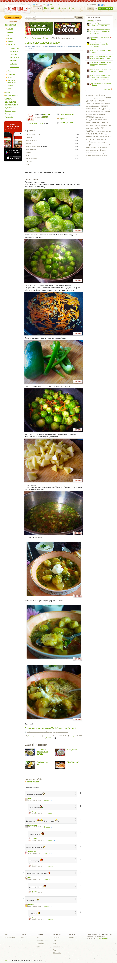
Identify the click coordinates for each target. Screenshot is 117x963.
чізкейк (104, 150)
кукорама (89, 114)
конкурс (101, 108)
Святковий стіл (10, 101)
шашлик (89, 153)
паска (100, 120)
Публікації (90, 20)
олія (27, 155)
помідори (104, 125)
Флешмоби (9, 117)
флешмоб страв (91, 150)
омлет (95, 119)
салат (90, 130)
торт (89, 144)
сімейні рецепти (102, 142)
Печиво (93, 39)
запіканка (90, 103)
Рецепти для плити (66, 122)
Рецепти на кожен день (74, 46)
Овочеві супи (14, 48)
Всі (38, 937)
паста (105, 120)
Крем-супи (13, 64)
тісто (101, 145)
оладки (89, 120)
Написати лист (49, 114)
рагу (87, 128)
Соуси (10, 77)
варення (95, 98)
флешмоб (106, 145)
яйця (105, 155)
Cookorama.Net (102, 939)
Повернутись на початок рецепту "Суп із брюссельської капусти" (50, 728)
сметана (29, 161)
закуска (102, 101)
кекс (88, 108)
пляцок (97, 125)
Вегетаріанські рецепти (51, 46)
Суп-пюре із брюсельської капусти (42, 752)
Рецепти (37, 8)
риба (97, 128)
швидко (95, 153)
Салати (10, 41)
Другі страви (12, 35)
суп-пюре (97, 139)
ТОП (38, 946)
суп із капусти (48, 732)
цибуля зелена (31, 149)
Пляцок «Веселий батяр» (102, 50)
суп (92, 139)
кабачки (97, 103)
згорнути (29, 781)
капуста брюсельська (33, 134)
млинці (90, 116)
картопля (104, 106)
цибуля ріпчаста (31, 140)
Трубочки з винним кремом (103, 83)
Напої (9, 71)
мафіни (102, 114)
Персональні (40, 943)
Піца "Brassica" (73, 762)
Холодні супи (14, 57)
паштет (88, 123)
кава (102, 103)
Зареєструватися (105, 8)
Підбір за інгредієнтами (55, 8)
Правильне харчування (12, 81)
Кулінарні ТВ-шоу (11, 108)
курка (95, 114)
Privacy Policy (57, 953)
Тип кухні (8, 98)
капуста (107, 103)
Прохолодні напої (95, 46)
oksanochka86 (32, 825)
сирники (95, 136)
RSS (111, 89)
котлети (107, 111)
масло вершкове (31, 158)
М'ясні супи (14, 51)
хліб (99, 150)
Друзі (54, 950)
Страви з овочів (62, 46)
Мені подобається (33, 735)
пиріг (105, 122)
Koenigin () (41, 114)
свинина (108, 131)
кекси (94, 109)
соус (87, 139)
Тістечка (94, 85)
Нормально (63, 118)
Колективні (40, 940)
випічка (107, 98)
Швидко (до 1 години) (67, 114)
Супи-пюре (13, 54)
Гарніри (10, 85)
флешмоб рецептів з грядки (96, 147)
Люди (71, 8)
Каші (9, 88)
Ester (29, 798)
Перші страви (12, 44)
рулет (102, 128)
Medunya (31, 904)
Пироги (109, 58)
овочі (103, 117)
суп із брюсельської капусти (35, 732)
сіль (27, 164)
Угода (54, 943)
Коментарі (98, 20)
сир (106, 134)
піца (109, 125)
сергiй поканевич (95, 133)
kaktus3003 (93, 37)
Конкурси (8, 114)
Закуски (10, 32)
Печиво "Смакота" (104, 37)
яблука (88, 155)
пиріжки (89, 125)
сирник (89, 136)
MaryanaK (93, 23)
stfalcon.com (108, 934)
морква (28, 143)
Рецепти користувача (35, 123)
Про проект (56, 937)
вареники (89, 98)
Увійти (90, 8)
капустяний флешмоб (92, 106)
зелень (28, 152)
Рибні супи (13, 61)
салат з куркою (100, 131)
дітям (96, 101)
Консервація (12, 74)
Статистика (56, 946)
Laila (29, 877)
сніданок (107, 136)
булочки (102, 95)
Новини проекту (10, 111)
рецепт (92, 128)
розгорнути (36, 781)
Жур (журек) (72, 750)
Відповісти (47, 800)
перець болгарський (33, 146)
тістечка (96, 145)
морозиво (98, 117)
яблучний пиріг (97, 155)
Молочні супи (14, 67)
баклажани (89, 95)
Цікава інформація (11, 105)
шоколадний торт (103, 153)
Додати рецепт (14, 17)
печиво (96, 122)
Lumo (91, 43)
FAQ (54, 940)
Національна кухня (11, 95)
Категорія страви (11, 24)
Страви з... (9, 92)
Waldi (91, 29)
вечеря (101, 98)
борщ (96, 95)
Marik (91, 50)
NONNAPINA (32, 851)
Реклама (71, 937)
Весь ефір (107, 89)
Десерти (10, 38)
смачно (102, 136)
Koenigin (72, 735)
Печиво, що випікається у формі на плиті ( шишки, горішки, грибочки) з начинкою (100, 77)
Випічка (10, 29)
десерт (90, 100)
